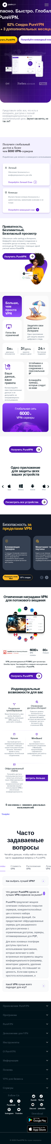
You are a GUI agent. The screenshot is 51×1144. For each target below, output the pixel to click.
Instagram (9, 1113)
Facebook (11, 1105)
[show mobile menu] (47, 4)
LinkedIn (41, 1108)
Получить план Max (11, 577)
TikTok (41, 1100)
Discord (33, 1108)
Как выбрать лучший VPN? (25, 881)
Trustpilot (5, 814)
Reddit (33, 1100)
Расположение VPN (33, 867)
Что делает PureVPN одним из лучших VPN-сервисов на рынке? (25, 893)
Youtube (18, 1113)
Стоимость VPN (16, 867)
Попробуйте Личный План (20, 182)
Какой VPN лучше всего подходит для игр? (25, 986)
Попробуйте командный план (21, 210)
